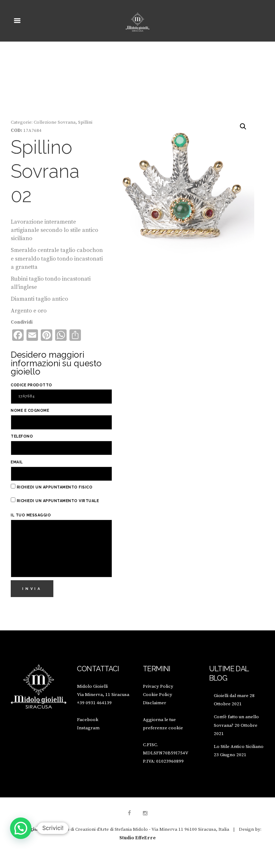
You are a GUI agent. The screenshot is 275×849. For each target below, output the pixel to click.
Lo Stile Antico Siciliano (239, 746)
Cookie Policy (157, 694)
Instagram (88, 728)
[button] (243, 126)
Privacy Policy (158, 686)
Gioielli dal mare (231, 695)
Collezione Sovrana (55, 122)
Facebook (87, 719)
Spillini (85, 122)
